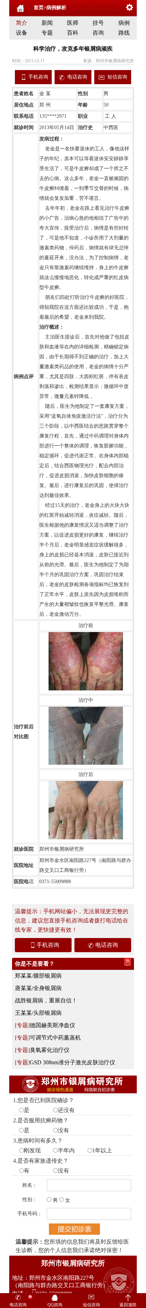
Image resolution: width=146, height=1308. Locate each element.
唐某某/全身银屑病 (38, 988)
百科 (72, 33)
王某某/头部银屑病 (38, 1013)
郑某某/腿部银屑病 (38, 976)
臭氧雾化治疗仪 (49, 1050)
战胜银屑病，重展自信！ (46, 1000)
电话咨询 (77, 77)
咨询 (98, 33)
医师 (72, 23)
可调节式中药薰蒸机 (55, 1038)
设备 (21, 33)
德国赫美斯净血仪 (52, 1025)
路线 (124, 33)
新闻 (47, 23)
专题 (47, 33)
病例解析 (56, 7)
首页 (39, 7)
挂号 (98, 23)
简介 (21, 23)
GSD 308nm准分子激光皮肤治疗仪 (72, 1062)
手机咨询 (38, 77)
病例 (124, 23)
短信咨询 (117, 77)
